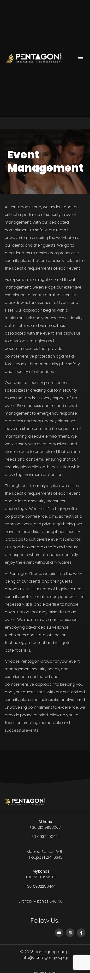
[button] (81, 58)
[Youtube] (59, 932)
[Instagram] (70, 932)
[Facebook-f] (81, 932)
